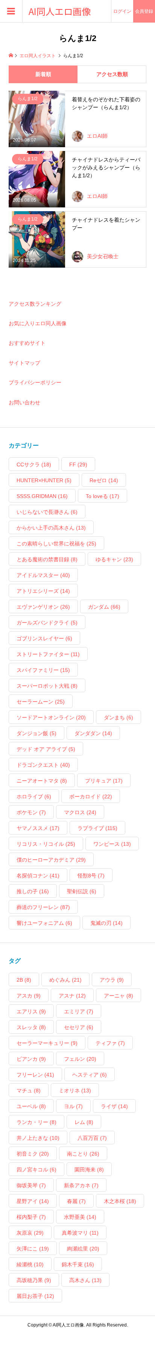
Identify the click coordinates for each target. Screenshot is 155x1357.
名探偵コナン (38, 876)
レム (83, 1122)
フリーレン (35, 1075)
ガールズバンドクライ (47, 623)
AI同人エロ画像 (60, 11)
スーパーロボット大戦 (47, 686)
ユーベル (31, 1106)
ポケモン (31, 812)
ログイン (122, 11)
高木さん (85, 1280)
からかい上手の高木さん (51, 528)
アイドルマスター (43, 575)
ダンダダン (93, 733)
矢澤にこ (33, 1249)
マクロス (80, 812)
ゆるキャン (114, 559)
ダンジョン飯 (36, 733)
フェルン (80, 1059)
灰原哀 (30, 1233)
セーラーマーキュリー (47, 1043)
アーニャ (118, 996)
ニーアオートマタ (42, 781)
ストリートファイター (48, 654)
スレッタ (31, 1027)
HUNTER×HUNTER (44, 480)
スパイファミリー (43, 670)
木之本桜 (120, 1201)
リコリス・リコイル (46, 844)
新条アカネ (81, 1185)
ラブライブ (97, 828)
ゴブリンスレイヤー (44, 638)
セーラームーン (41, 702)
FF (78, 464)
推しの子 (33, 891)
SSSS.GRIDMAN (42, 496)
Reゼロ (104, 480)
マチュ (29, 1090)
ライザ (114, 1106)
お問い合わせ (24, 402)
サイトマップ (24, 363)
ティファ (110, 1043)
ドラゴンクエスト (43, 765)
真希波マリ (80, 1233)
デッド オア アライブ (46, 749)
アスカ (29, 996)
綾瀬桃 (30, 1264)
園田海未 (89, 1170)
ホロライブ (34, 796)
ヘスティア (89, 1075)
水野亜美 (80, 1217)
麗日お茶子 (35, 1296)
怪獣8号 (91, 876)
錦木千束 (78, 1264)
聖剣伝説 (81, 891)
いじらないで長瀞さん (47, 512)
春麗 (76, 1201)
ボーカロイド (90, 796)
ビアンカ (31, 1059)
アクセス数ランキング (35, 304)
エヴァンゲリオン (43, 607)
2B (24, 980)
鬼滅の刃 (106, 923)
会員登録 (144, 11)
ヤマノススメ (38, 828)
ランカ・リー (36, 1122)
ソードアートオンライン (51, 717)
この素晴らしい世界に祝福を (56, 544)
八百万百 (92, 1138)
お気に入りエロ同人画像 (38, 323)
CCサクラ (34, 464)
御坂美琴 (31, 1185)
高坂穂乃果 (34, 1280)
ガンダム (104, 607)
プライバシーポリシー (35, 382)
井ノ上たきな (38, 1138)
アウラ (112, 980)
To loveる (102, 496)
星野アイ (33, 1201)
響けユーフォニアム (44, 923)
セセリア (78, 1027)
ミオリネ (75, 1090)
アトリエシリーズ (43, 591)
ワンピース (112, 844)
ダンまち (118, 717)
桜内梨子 (31, 1217)
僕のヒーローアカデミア (51, 860)
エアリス (31, 1011)
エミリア (78, 1011)
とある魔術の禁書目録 (47, 559)
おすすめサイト (27, 343)
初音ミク (33, 1154)
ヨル (73, 1106)
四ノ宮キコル (36, 1170)
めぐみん (65, 980)
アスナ (72, 996)
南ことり (83, 1154)
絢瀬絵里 (83, 1249)
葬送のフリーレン (43, 907)
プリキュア (104, 781)
